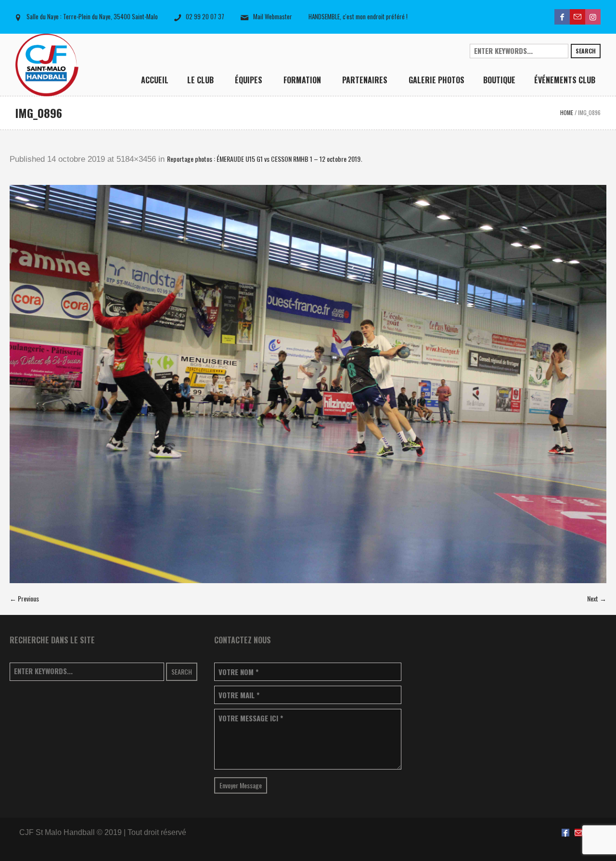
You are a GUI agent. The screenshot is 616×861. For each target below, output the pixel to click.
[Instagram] (593, 17)
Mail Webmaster (272, 16)
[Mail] (577, 17)
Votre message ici (250, 718)
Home (566, 112)
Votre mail (238, 695)
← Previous (24, 598)
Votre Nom (238, 672)
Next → (596, 598)
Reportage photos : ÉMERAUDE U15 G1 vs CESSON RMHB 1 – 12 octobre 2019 (263, 159)
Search (586, 51)
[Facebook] (562, 17)
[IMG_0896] (308, 384)
